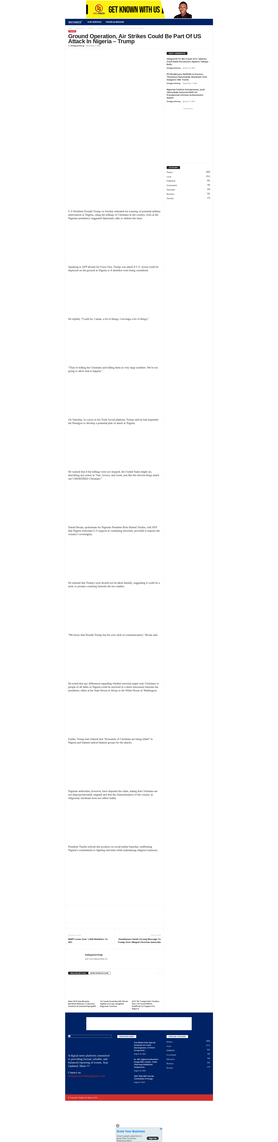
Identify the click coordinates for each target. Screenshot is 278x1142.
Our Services (94, 22)
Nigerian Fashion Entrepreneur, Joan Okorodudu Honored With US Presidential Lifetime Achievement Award (186, 93)
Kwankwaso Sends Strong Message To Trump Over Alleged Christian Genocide (139, 941)
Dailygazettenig (77, 46)
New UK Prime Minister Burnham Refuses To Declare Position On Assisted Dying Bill (82, 1003)
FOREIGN (90, 28)
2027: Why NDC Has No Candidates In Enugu (144, 1077)
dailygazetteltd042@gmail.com (86, 1075)
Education (171, 190)
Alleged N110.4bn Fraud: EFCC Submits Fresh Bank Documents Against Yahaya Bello (187, 61)
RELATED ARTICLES (78, 973)
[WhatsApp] (91, 53)
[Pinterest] (84, 53)
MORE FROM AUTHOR (99, 973)
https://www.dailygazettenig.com (96, 959)
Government (172, 185)
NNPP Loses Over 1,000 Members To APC (88, 941)
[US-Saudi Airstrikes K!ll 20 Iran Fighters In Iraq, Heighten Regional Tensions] (114, 988)
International (79, 28)
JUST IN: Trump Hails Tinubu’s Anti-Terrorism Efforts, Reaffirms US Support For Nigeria (145, 1005)
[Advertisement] (114, 188)
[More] (98, 53)
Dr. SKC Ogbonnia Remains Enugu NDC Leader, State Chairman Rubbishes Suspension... (146, 1063)
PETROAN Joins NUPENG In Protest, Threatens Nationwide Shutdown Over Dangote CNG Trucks (187, 77)
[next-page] (159, 973)
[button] (208, 22)
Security (170, 198)
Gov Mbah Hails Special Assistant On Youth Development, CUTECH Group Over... (145, 1046)
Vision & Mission (115, 22)
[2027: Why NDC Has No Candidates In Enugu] (124, 1080)
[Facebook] (71, 53)
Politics (170, 172)
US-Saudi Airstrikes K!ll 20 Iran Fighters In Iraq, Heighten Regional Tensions (114, 1003)
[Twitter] (78, 53)
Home (70, 28)
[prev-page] (155, 973)
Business (170, 194)
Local (169, 177)
